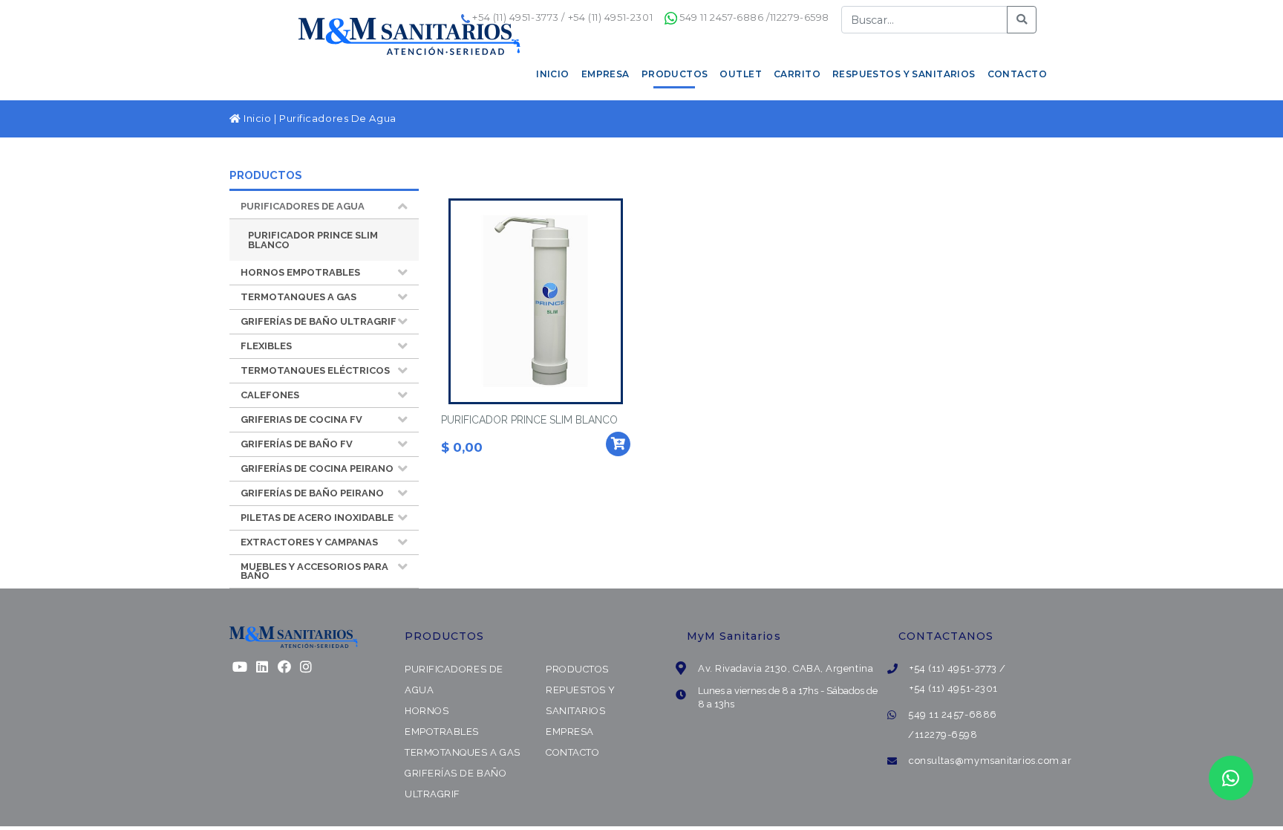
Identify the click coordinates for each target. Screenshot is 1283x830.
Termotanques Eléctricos (315, 370)
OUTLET (740, 74)
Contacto (572, 752)
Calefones (270, 395)
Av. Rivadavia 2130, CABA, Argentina (785, 668)
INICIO (552, 74)
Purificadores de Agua (303, 206)
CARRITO (797, 74)
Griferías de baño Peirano (312, 493)
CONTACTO (1017, 74)
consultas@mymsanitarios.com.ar (990, 760)
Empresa (570, 731)
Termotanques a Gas (298, 296)
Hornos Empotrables (300, 272)
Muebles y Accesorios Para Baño (314, 571)
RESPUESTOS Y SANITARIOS (904, 74)
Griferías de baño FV (297, 444)
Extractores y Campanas (309, 542)
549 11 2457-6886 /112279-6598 (754, 17)
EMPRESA (605, 74)
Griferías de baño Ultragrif (318, 321)
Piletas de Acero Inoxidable (317, 517)
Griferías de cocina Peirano (317, 468)
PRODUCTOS (675, 74)
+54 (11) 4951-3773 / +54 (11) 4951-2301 (562, 17)
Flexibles (266, 345)
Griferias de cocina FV (301, 419)
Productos (577, 669)
